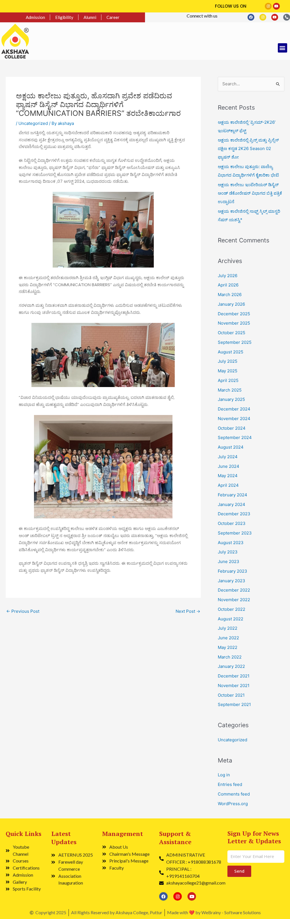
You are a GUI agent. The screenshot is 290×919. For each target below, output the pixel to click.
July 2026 (227, 275)
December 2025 (234, 313)
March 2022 (230, 657)
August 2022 (230, 619)
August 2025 (230, 352)
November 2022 (234, 599)
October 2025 (231, 332)
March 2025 (230, 390)
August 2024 (231, 447)
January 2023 (231, 580)
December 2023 (234, 513)
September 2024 (235, 437)
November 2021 (234, 685)
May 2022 (227, 647)
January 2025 (231, 399)
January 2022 (231, 666)
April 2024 (228, 485)
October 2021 (231, 695)
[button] (282, 48)
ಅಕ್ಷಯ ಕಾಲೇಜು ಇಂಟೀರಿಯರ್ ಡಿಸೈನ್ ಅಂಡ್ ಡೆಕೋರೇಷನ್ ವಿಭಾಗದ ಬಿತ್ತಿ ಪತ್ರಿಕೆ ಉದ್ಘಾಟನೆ (250, 193)
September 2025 (234, 342)
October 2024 (232, 428)
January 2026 (231, 304)
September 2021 (234, 704)
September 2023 (235, 533)
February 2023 (232, 571)
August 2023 (231, 542)
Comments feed (234, 794)
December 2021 (234, 676)
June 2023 (228, 561)
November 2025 (234, 323)
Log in (224, 774)
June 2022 (228, 637)
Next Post (188, 611)
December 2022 (234, 590)
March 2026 (230, 294)
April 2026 (228, 285)
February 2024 (232, 494)
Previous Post (22, 611)
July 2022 (227, 628)
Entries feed (230, 784)
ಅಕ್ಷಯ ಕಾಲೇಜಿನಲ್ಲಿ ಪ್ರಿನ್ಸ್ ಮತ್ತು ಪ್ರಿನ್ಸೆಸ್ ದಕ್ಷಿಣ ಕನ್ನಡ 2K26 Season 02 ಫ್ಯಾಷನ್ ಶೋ (248, 148)
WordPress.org (233, 803)
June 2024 (228, 466)
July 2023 (228, 552)
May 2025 (227, 370)
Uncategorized (33, 123)
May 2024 (228, 475)
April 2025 (228, 380)
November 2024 (234, 418)
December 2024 (234, 409)
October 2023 (232, 523)
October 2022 (231, 609)
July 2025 (227, 361)
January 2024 (231, 504)
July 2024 (228, 456)
